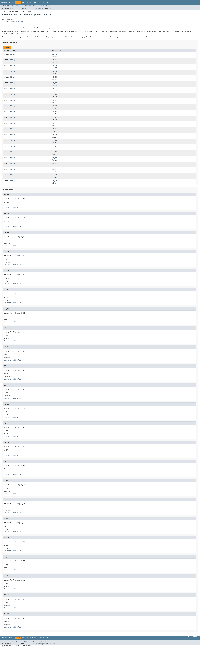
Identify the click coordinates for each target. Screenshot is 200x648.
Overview (4, 2)
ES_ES (54, 111)
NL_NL (54, 169)
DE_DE (54, 65)
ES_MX (54, 117)
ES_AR (54, 94)
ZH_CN (54, 181)
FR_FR (54, 134)
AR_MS (54, 60)
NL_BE (54, 163)
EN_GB (54, 77)
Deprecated (34, 2)
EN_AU (54, 71)
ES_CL (54, 100)
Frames (25, 6)
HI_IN (54, 140)
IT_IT (54, 146)
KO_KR (54, 158)
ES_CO (54, 106)
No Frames (33, 6)
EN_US (54, 88)
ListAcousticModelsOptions (12, 22)
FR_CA (54, 129)
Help (46, 2)
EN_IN (54, 83)
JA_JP (54, 152)
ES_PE (54, 123)
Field (15, 8)
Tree (27, 2)
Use (23, 2)
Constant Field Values (13, 207)
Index (42, 2)
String (12, 54)
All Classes (44, 6)
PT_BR (54, 175)
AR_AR (54, 54)
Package (11, 2)
